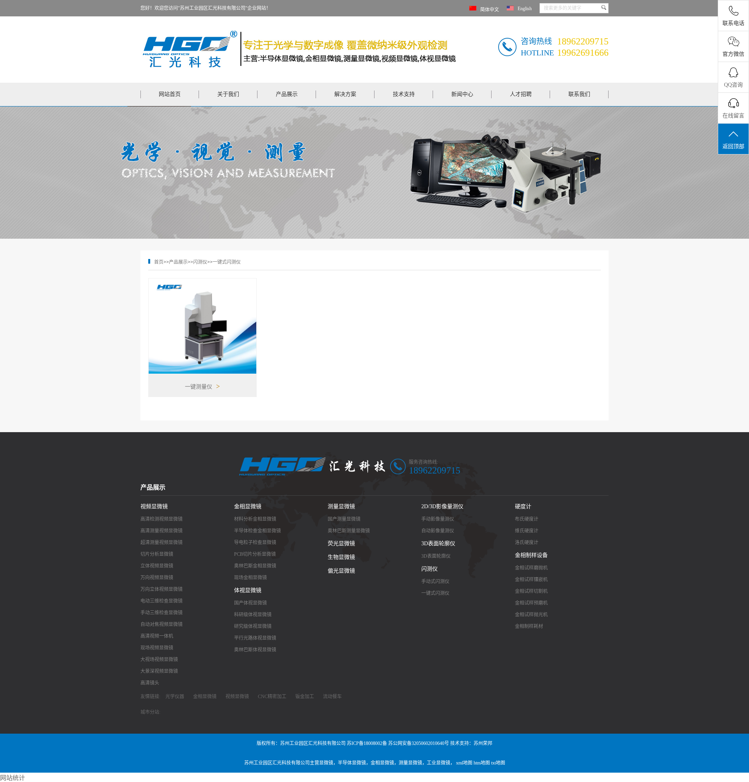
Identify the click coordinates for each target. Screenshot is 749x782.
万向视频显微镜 (156, 577)
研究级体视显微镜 (253, 626)
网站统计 (12, 778)
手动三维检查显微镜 (161, 612)
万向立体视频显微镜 (161, 589)
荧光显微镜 (341, 543)
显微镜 (326, 763)
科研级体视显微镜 (253, 614)
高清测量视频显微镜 (161, 531)
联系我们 (579, 94)
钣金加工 (304, 696)
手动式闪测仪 (435, 581)
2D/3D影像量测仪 (442, 506)
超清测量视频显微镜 (161, 542)
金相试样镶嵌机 (531, 579)
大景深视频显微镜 (159, 671)
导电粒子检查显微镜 (255, 542)
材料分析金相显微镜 (255, 519)
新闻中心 (462, 94)
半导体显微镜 (352, 763)
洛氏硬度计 (526, 542)
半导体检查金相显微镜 (257, 531)
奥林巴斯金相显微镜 (255, 566)
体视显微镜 (247, 590)
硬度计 (523, 506)
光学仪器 (174, 696)
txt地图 (498, 763)
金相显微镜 (247, 506)
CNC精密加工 (272, 696)
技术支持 (404, 94)
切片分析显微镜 (156, 554)
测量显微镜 (341, 506)
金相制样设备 (531, 555)
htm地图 (482, 763)
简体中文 (489, 9)
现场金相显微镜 (250, 577)
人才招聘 (521, 94)
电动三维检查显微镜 (161, 601)
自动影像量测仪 (437, 531)
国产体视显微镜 (250, 603)
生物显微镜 (341, 557)
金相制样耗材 (529, 626)
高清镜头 (149, 683)
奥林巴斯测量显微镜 (349, 531)
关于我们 (228, 94)
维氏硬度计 (526, 531)
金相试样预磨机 (531, 603)
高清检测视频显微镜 (161, 519)
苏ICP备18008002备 (367, 743)
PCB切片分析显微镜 (255, 554)
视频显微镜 (154, 506)
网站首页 (170, 94)
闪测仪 (200, 262)
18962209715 (434, 470)
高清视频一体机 (156, 636)
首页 (158, 262)
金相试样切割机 (531, 591)
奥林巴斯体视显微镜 (255, 650)
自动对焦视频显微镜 (161, 624)
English (525, 8)
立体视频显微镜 (156, 566)
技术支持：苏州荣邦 (471, 743)
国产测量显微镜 (344, 519)
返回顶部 (733, 146)
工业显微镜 (438, 763)
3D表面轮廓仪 (438, 543)
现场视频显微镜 (156, 648)
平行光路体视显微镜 (255, 638)
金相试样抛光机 (531, 614)
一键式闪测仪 (227, 262)
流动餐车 (332, 696)
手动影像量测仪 (437, 519)
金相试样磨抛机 (531, 568)
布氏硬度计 (526, 519)
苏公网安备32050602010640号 (418, 743)
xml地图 (464, 763)
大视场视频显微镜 (159, 659)
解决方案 (345, 94)
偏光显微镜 (341, 571)
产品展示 (287, 94)
